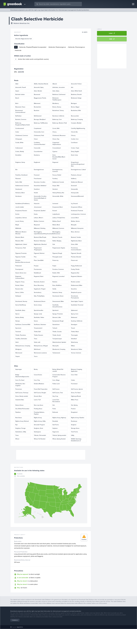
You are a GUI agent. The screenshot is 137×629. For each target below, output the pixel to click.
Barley (36, 369)
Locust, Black (75, 217)
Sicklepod (18, 296)
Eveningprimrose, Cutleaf (78, 169)
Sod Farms (55, 425)
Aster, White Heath (76, 91)
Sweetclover (56, 324)
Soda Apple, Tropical (77, 301)
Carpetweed (37, 128)
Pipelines (18, 412)
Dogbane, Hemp (20, 162)
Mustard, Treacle (57, 237)
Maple (17, 225)
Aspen (17, 91)
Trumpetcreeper (57, 338)
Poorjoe (36, 266)
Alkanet (54, 84)
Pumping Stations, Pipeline (39, 413)
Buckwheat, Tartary (58, 110)
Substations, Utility (20, 432)
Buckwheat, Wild (76, 110)
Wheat (17, 439)
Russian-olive (19, 289)
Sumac (36, 321)
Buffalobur (18, 116)
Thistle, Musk (75, 331)
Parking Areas (38, 408)
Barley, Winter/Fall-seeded (57, 370)
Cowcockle (37, 148)
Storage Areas (75, 428)
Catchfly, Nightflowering (78, 128)
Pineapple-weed (57, 257)
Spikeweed (74, 310)
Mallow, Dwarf (56, 221)
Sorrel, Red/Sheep (20, 305)
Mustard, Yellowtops (40, 241)
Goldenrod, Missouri (77, 182)
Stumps (17, 321)
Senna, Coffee (19, 292)
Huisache (36, 203)
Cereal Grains (38, 375)
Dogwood (55, 162)
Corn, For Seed (19, 380)
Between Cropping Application (76, 370)
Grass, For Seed (75, 392)
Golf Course (55, 389)
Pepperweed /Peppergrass (38, 249)
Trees (35, 338)
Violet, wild (37, 342)
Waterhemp (74, 342)
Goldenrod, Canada (58, 182)
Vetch (17, 342)
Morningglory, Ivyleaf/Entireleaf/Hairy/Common (42, 233)
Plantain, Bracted (76, 257)
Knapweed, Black (57, 207)
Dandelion (18, 155)
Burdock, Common (20, 119)
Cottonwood (19, 148)
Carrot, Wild (55, 128)
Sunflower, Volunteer (40, 324)
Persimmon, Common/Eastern (76, 249)
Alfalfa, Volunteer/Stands (41, 84)
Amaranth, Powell (20, 87)
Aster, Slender (38, 91)
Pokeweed (18, 266)
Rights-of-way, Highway (59, 417)
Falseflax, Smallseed (21, 175)
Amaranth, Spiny (39, 87)
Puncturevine (38, 269)
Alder (16, 84)
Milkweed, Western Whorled (20, 233)
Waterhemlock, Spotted (59, 342)
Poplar (54, 266)
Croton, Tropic (75, 148)
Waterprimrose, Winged (41, 346)
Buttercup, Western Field (59, 123)
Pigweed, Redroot (39, 253)
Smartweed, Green (57, 296)
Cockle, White (19, 142)
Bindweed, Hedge (76, 98)
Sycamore (18, 328)
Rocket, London (75, 282)
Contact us (15, 620)
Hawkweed (18, 189)
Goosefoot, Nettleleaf (40, 185)
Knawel (54, 210)
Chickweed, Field (39, 135)
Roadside (55, 421)
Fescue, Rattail (56, 175)
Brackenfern (37, 107)
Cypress (54, 151)
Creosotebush (56, 148)
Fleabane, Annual (76, 175)
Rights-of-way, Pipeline (77, 417)
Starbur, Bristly (19, 317)
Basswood (37, 94)
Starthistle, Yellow (39, 317)
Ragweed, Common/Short (19, 277)
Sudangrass (37, 432)
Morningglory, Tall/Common (56, 233)
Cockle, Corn (75, 139)
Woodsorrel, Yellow (76, 349)
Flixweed (18, 178)
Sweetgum (74, 324)
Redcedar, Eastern (39, 282)
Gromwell (74, 185)
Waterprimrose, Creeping (22, 346)
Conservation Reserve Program (59, 375)
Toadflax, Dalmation (21, 338)
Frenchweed (37, 178)
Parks (54, 408)
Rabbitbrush (37, 273)
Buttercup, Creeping (77, 119)
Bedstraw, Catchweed (58, 94)
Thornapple (74, 335)
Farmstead (74, 384)
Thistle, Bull (37, 331)
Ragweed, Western (76, 276)
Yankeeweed (56, 353)
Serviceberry (37, 292)
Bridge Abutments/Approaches (22, 375)
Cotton (73, 380)
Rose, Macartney (39, 285)
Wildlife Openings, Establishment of (76, 440)
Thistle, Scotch (56, 335)
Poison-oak (74, 260)
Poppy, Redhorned (76, 266)
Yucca (35, 356)
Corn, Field (74, 375)
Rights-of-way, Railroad (22, 421)
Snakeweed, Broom (39, 301)
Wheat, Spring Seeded (59, 439)
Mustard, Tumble (76, 237)
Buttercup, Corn (57, 119)
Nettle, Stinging (56, 241)
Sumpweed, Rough (58, 321)
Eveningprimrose (39, 169)
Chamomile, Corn (39, 132)
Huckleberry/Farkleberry (22, 203)
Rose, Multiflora (57, 285)
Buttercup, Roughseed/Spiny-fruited (22, 124)
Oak (53, 244)
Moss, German (75, 232)
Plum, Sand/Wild (38, 260)
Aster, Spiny (55, 91)
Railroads (55, 412)
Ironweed (55, 203)
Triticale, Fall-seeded (40, 435)
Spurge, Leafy (38, 314)
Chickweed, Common (21, 135)
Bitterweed (37, 103)
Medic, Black (56, 225)
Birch (16, 103)
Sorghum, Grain (38, 428)
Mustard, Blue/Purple (40, 237)
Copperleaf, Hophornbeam (56, 143)
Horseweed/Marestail (77, 196)
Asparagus (18, 369)
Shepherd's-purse (76, 292)
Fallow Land (56, 384)
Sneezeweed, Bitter (58, 301)
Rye (16, 425)
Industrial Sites (19, 400)
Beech (17, 98)
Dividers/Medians (39, 384)
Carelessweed (19, 128)
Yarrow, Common (76, 353)
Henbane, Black (20, 193)
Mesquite (73, 225)
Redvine (54, 282)
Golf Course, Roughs (40, 392)
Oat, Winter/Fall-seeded (22, 408)
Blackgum (74, 103)
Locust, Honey (19, 221)
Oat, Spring (74, 405)
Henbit (36, 193)
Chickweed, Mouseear (59, 135)
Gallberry (73, 178)
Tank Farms (74, 432)
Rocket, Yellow (19, 285)
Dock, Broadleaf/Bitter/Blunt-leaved (58, 157)
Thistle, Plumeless (20, 335)
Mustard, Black (19, 237)
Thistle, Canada (57, 331)
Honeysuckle (75, 193)
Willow (73, 346)
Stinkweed (74, 317)
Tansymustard (38, 328)
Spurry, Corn (74, 314)
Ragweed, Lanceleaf (58, 276)
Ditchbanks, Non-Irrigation (20, 384)
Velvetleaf (74, 338)
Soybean (55, 428)
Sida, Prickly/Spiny (39, 296)
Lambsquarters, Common (78, 214)
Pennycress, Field (20, 248)
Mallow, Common (39, 221)
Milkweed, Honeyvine (77, 228)
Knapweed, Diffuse (76, 207)
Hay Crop (55, 396)
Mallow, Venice (75, 221)
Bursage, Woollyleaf (39, 119)
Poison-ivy (55, 260)
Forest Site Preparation (40, 389)
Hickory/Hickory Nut (58, 193)
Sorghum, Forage (20, 428)
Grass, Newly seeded (21, 396)
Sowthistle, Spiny (20, 310)
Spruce (17, 314)
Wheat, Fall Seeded (39, 439)
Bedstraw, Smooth (76, 94)
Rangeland (74, 412)
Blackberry (55, 103)
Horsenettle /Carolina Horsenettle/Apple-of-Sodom (40, 198)
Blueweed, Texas (20, 107)
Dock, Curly (74, 155)
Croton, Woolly (19, 151)
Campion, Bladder (76, 123)
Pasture (73, 408)
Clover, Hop (55, 139)
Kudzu (36, 214)
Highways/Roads (76, 396)
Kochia (17, 214)
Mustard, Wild (19, 241)
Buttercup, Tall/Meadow (41, 123)
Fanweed (36, 175)
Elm (16, 169)
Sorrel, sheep (38, 305)
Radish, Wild (56, 273)
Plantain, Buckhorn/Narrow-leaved (22, 261)
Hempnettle (74, 189)
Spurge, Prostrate (57, 314)
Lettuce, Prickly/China (58, 217)
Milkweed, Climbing (39, 228)
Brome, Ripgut (75, 107)
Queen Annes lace (20, 273)
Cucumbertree (38, 151)
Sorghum (73, 425)
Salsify (54, 289)
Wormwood (18, 353)
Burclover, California (58, 116)
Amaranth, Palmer (76, 84)
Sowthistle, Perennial (77, 305)
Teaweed (18, 331)
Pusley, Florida (75, 269)
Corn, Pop (37, 380)
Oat (53, 405)
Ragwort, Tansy (19, 282)
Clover (36, 139)
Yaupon (17, 356)
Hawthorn (37, 189)
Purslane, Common (58, 269)
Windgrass (18, 349)
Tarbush (54, 328)
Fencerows (18, 389)
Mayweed (37, 225)
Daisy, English (75, 151)
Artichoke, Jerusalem (58, 87)
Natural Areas (19, 405)
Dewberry (37, 155)
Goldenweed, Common (22, 185)
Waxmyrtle (55, 346)
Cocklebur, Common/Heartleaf (39, 143)
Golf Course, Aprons (77, 389)
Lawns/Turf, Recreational (56, 400)
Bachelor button (20, 94)
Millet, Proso (74, 400)
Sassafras (74, 289)
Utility (72, 435)
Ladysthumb (56, 214)
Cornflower (74, 142)
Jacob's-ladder (19, 207)
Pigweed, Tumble (20, 257)
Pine (35, 257)
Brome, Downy (56, 107)
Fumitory (55, 178)
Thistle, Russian (38, 335)
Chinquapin (18, 139)
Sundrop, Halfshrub (76, 321)
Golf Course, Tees (57, 392)
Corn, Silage (56, 380)
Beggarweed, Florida (40, 98)
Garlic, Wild (18, 182)
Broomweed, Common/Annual (20, 111)
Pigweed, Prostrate (21, 253)
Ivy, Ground (74, 203)
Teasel (73, 328)
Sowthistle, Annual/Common (57, 306)
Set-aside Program (39, 425)
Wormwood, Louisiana (40, 353)
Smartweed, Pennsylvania (75, 297)
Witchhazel (37, 349)
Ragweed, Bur (75, 273)
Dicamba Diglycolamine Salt (23, 39)
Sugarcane (55, 432)
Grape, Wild (55, 185)
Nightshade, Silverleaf (40, 244)
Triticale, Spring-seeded (59, 435)
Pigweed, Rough (57, 253)
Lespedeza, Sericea (21, 217)
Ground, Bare (38, 396)
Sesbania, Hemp (57, 292)
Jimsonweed (37, 207)
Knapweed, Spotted (39, 210)
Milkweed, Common (58, 228)
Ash (72, 87)
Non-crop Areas (38, 405)
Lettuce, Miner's (38, 217)
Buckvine (36, 110)
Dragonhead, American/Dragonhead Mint (77, 164)
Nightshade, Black (76, 241)
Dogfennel (37, 162)
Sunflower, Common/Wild (22, 324)
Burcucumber (75, 116)
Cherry (54, 132)
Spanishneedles (38, 310)
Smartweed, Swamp (21, 301)
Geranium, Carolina (39, 182)
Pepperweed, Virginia (58, 248)
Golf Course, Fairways (21, 392)
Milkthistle (18, 228)
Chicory (73, 135)
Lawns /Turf (37, 400)
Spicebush (55, 310)
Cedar (17, 132)
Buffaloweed (37, 116)
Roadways (74, 421)
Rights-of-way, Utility (40, 421)
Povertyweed (19, 269)
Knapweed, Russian (21, 210)
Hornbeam (18, 196)
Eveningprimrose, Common (57, 170)
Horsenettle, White (57, 196)
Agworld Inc (20, 627)
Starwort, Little (56, 317)
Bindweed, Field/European (56, 99)
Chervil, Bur (74, 132)
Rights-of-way (38, 417)
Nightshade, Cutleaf (21, 244)
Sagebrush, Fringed (39, 289)
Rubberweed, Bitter (76, 285)
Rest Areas (18, 417)
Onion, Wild (74, 244)
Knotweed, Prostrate (77, 210)
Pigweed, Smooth (76, 253)
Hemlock (55, 189)
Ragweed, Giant (38, 276)
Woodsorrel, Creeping (58, 349)
